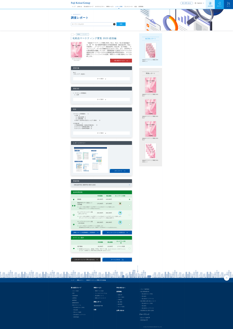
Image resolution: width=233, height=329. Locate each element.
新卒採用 (120, 304)
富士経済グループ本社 (79, 307)
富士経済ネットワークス (80, 314)
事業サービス (109, 6)
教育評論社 (76, 317)
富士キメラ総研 (77, 312)
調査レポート (80, 280)
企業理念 (74, 298)
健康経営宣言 (75, 302)
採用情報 (141, 6)
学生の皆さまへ (120, 287)
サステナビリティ (100, 6)
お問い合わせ (120, 310)
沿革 (73, 293)
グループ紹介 (75, 291)
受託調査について (99, 295)
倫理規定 (74, 300)
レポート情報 (118, 6)
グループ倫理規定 (145, 289)
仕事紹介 (120, 299)
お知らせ (79, 6)
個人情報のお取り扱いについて (148, 301)
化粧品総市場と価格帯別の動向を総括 (85, 185)
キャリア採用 (121, 306)
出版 (135, 6)
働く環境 (120, 302)
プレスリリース (128, 6)
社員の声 (120, 294)
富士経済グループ (88, 6)
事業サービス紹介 (99, 291)
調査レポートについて (100, 298)
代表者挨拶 (75, 295)
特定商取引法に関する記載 (147, 310)
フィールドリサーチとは (101, 293)
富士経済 (76, 309)
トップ (73, 6)
